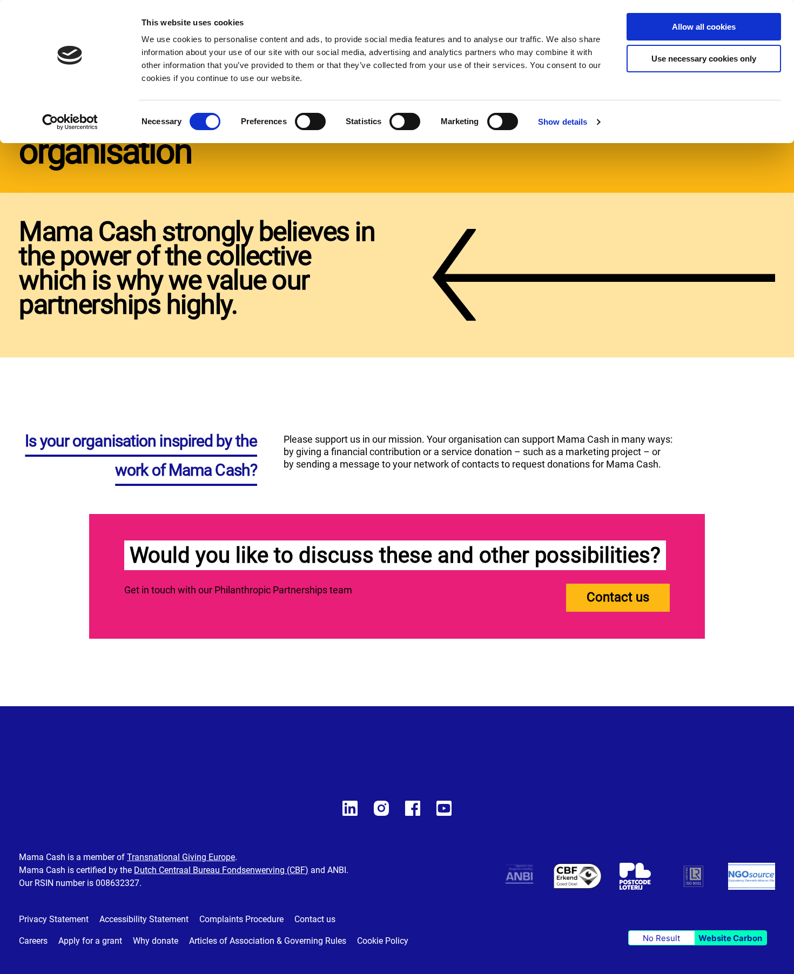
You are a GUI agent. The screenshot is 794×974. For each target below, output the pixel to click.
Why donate (155, 941)
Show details (562, 121)
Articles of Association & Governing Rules (267, 941)
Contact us (618, 597)
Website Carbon (730, 938)
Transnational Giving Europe (181, 857)
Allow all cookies (704, 26)
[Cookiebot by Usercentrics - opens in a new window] (70, 122)
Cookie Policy (382, 941)
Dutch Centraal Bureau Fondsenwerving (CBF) (221, 870)
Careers (33, 941)
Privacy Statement (54, 919)
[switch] (310, 122)
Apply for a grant (90, 941)
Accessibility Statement (144, 919)
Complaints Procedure (241, 919)
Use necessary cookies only (703, 58)
